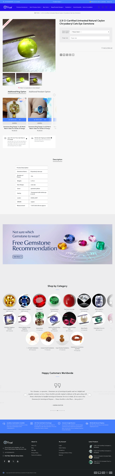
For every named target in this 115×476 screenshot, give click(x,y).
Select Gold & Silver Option (65, 32)
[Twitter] (13, 461)
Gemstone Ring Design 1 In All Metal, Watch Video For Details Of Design (14, 127)
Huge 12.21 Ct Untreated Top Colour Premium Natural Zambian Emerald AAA (103, 461)
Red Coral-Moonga (69, 309)
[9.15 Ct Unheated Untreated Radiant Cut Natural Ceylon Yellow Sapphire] (91, 457)
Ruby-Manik (39, 309)
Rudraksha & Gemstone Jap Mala (77, 347)
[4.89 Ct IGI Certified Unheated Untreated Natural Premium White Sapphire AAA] (91, 446)
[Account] (103, 7)
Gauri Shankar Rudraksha (62, 348)
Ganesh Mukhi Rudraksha (47, 348)
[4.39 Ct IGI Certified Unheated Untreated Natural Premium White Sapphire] (91, 452)
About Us (34, 442)
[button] (12, 119)
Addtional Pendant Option (39, 92)
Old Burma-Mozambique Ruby (69, 328)
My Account (62, 442)
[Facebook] (4, 461)
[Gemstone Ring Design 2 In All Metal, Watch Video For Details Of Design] (40, 109)
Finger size (65, 38)
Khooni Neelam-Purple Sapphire (24, 328)
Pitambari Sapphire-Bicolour (9, 328)
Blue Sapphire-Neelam (24, 309)
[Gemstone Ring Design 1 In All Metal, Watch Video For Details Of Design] (14, 109)
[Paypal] (110, 472)
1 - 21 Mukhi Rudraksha (32, 348)
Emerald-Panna (54, 309)
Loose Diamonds (84, 309)
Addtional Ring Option (17, 92)
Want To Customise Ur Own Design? (30, 88)
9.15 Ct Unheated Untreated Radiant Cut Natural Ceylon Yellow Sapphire (103, 456)
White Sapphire (99, 309)
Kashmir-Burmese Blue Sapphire (54, 328)
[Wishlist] (106, 7)
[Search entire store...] (99, 7)
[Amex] (103, 472)
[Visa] (95, 472)
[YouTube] (18, 461)
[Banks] (107, 472)
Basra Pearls (84, 328)
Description (57, 159)
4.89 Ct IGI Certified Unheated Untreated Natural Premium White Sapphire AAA (103, 445)
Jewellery (14, 123)
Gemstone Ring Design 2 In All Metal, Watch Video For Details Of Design (39, 127)
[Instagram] (9, 461)
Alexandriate (39, 328)
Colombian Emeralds (99, 328)
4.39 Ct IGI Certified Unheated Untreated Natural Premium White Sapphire (103, 450)
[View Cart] (110, 7)
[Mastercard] (99, 472)
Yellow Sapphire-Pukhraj (9, 309)
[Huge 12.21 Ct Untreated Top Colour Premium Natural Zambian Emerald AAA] (91, 462)
